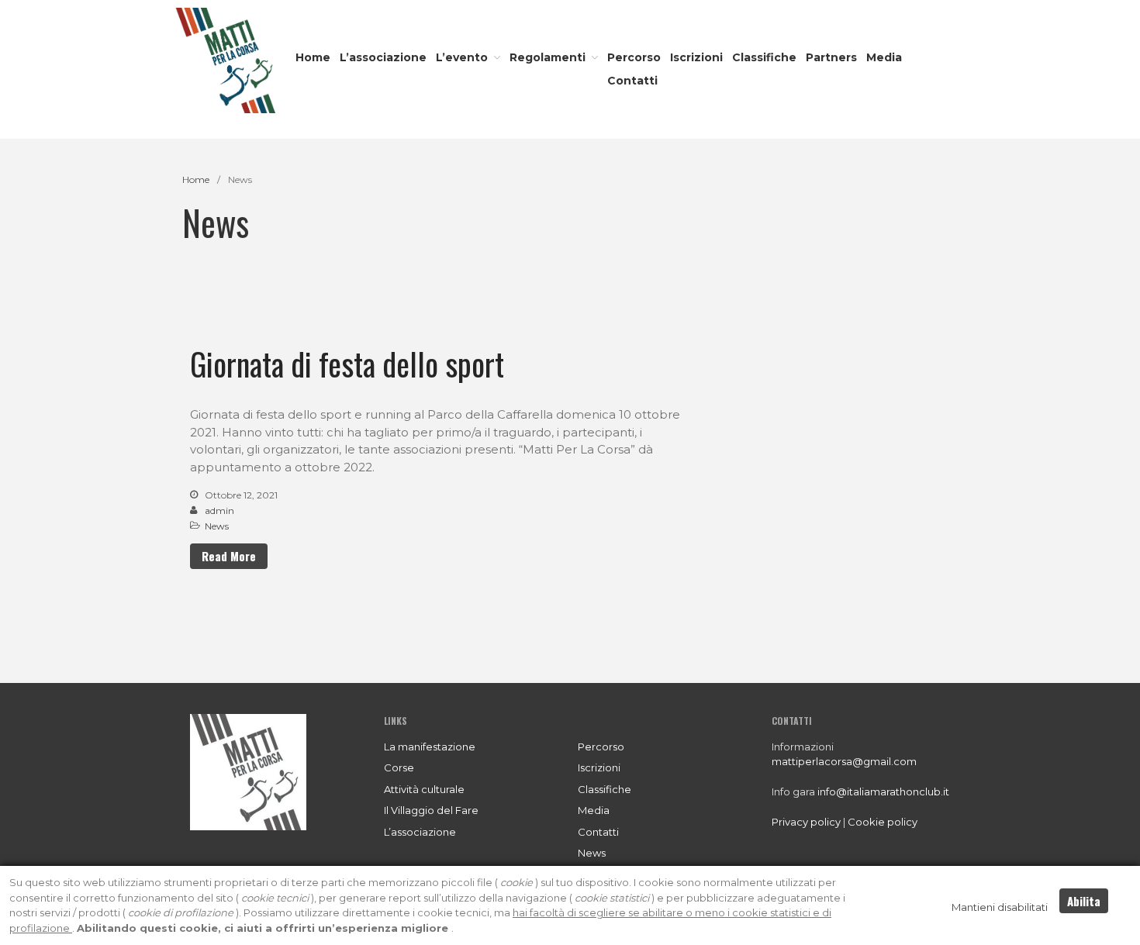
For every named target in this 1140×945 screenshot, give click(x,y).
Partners (831, 57)
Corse (399, 767)
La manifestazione (429, 746)
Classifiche (764, 57)
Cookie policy (882, 822)
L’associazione (383, 57)
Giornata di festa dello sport (347, 363)
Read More (229, 555)
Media (884, 57)
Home (312, 57)
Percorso (634, 57)
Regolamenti (548, 57)
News (217, 526)
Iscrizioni (696, 57)
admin (219, 510)
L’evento (462, 57)
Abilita (1083, 900)
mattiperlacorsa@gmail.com (844, 761)
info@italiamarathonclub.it (883, 791)
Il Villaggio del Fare (431, 810)
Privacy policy (806, 822)
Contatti (632, 81)
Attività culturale (424, 789)
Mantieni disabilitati (1000, 907)
